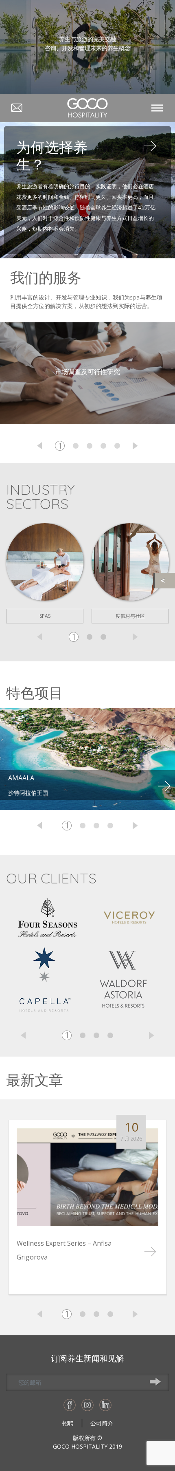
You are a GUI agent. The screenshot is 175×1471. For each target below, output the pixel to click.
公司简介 (101, 1423)
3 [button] (89, 446)
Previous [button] (40, 446)
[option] (45, 573)
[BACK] (165, 580)
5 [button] (117, 446)
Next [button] (135, 446)
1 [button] (60, 446)
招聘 (68, 1423)
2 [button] (76, 446)
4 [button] (103, 446)
